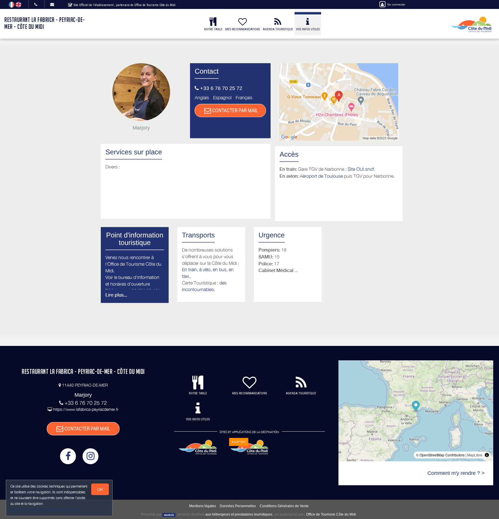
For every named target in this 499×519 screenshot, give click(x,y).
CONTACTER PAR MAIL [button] (234, 110)
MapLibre (474, 454)
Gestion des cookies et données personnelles (43, 509)
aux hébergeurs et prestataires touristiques (238, 514)
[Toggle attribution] (486, 454)
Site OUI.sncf (361, 169)
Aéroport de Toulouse (321, 176)
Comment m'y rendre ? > (456, 473)
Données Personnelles (238, 506)
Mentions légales (202, 506)
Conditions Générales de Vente (284, 506)
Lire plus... (116, 295)
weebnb (169, 514)
